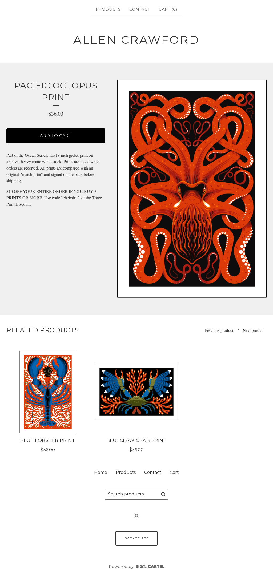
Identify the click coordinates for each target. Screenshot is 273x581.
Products (108, 9)
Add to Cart (56, 135)
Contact (139, 9)
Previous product (219, 330)
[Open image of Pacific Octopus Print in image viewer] (192, 189)
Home (100, 472)
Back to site (136, 538)
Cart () (168, 9)
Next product (253, 330)
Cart (174, 472)
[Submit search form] (163, 494)
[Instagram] (136, 515)
